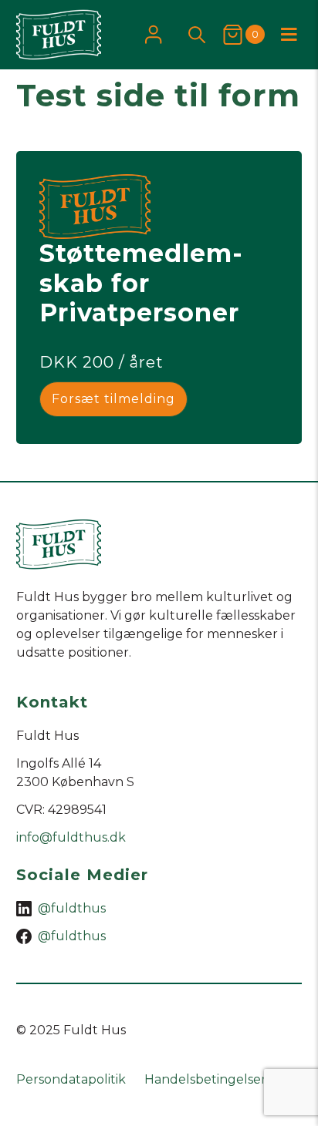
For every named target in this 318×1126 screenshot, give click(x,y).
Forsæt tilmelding (113, 399)
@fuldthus (72, 908)
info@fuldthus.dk (71, 837)
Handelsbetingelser (205, 1079)
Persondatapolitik (71, 1079)
